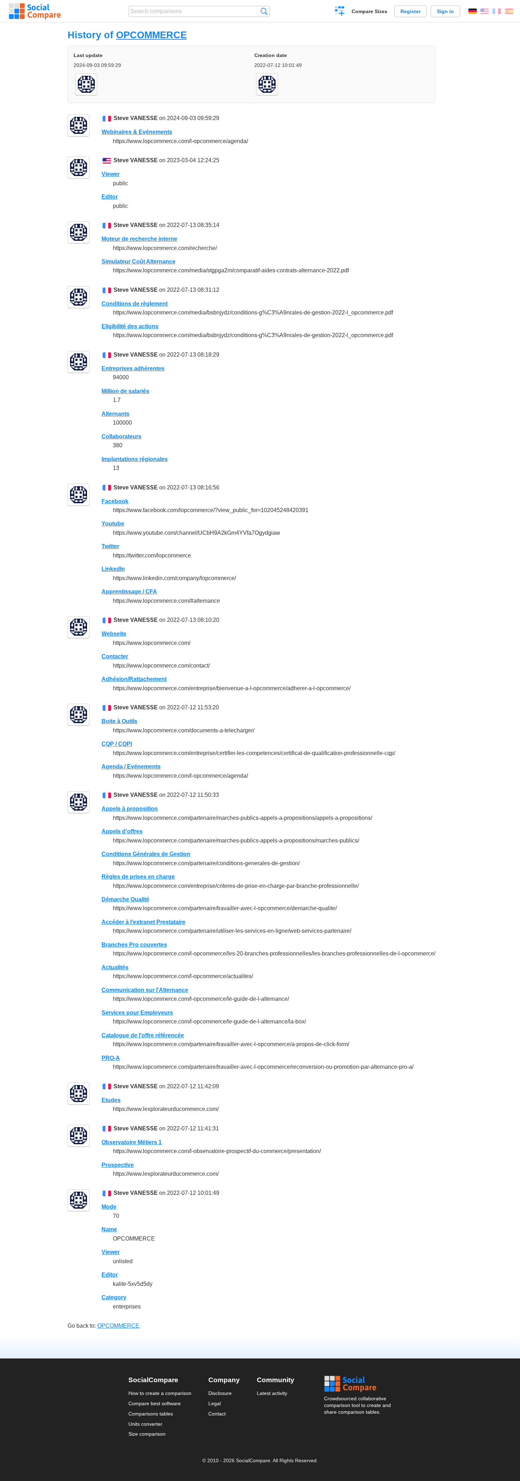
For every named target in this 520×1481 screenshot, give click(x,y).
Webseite (114, 634)
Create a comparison (340, 12)
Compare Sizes (369, 11)
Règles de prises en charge (138, 877)
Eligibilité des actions (130, 326)
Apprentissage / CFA (129, 592)
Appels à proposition (130, 809)
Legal (214, 1403)
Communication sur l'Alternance (145, 990)
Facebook (115, 501)
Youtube (113, 524)
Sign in (445, 11)
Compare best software (154, 1403)
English (484, 11)
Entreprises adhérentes (133, 368)
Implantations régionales (135, 459)
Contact (217, 1414)
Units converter (145, 1424)
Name (109, 1229)
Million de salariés (125, 391)
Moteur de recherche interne (139, 239)
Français (496, 11)
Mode (109, 1207)
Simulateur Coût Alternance (138, 262)
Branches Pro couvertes (134, 945)
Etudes (111, 1100)
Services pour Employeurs (137, 1013)
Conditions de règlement (135, 304)
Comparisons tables (150, 1414)
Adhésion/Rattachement (134, 679)
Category (114, 1297)
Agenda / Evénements (131, 767)
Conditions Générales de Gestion (146, 854)
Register (410, 11)
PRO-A (111, 1058)
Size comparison (147, 1434)
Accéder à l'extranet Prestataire (143, 922)
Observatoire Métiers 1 (132, 1142)
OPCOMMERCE (151, 34)
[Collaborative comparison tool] (35, 11)
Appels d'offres (122, 831)
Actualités (115, 967)
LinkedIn (113, 569)
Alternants (115, 414)
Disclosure (220, 1393)
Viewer (111, 174)
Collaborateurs (121, 436)
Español (509, 11)
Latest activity (272, 1393)
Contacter (115, 656)
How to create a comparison (159, 1393)
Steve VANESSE (136, 118)
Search (264, 11)
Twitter (110, 546)
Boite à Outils (119, 721)
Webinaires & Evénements (137, 132)
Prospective (118, 1165)
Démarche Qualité (125, 899)
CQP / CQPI (117, 744)
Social (358, 1383)
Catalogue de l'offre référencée (143, 1035)
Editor (110, 197)
